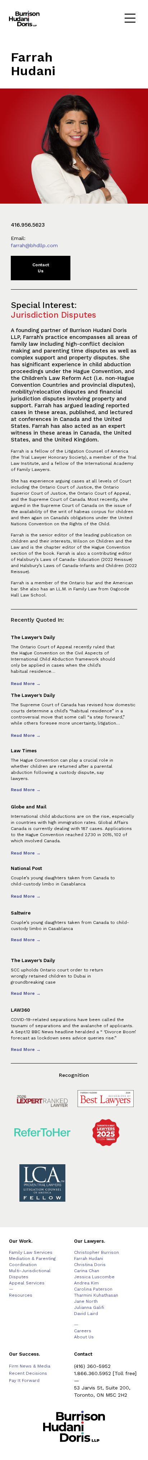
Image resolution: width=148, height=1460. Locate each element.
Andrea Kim (86, 1283)
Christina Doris (90, 1264)
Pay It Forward (24, 1380)
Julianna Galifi (89, 1307)
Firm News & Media (29, 1366)
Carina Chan (86, 1270)
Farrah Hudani (88, 1258)
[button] (130, 19)
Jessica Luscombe (94, 1276)
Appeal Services (27, 1283)
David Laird (86, 1313)
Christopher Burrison (96, 1252)
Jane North (86, 1301)
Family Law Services (30, 1252)
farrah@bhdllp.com (34, 245)
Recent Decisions (28, 1373)
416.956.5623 (28, 225)
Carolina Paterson (93, 1289)
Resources (20, 1295)
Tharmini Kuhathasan (96, 1295)
